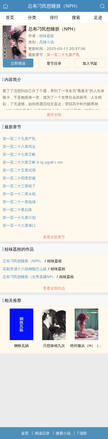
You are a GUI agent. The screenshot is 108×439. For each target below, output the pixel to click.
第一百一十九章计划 (19, 217)
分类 (32, 17)
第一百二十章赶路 (17, 209)
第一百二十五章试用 (19, 170)
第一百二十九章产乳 (63, 54)
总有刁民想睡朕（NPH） (54, 6)
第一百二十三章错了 (19, 185)
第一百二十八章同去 (19, 146)
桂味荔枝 (46, 35)
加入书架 (90, 63)
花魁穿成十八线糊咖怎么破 (25, 268)
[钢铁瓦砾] (21, 338)
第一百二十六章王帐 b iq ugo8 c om (33, 162)
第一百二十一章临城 (19, 201)
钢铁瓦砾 (21, 345)
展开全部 (54, 114)
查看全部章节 (54, 236)
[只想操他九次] (54, 338)
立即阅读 (18, 63)
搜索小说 (63, 433)
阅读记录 (42, 433)
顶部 (83, 433)
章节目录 (54, 63)
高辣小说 (46, 41)
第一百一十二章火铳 (19, 193)
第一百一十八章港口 (19, 225)
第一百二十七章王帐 (19, 154)
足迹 (98, 17)
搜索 (76, 17)
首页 (10, 17)
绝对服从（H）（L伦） (89, 345)
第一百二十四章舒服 (19, 177)
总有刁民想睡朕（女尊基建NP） (29, 276)
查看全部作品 (54, 288)
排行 (54, 17)
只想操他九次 (54, 345)
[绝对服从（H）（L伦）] (86, 338)
